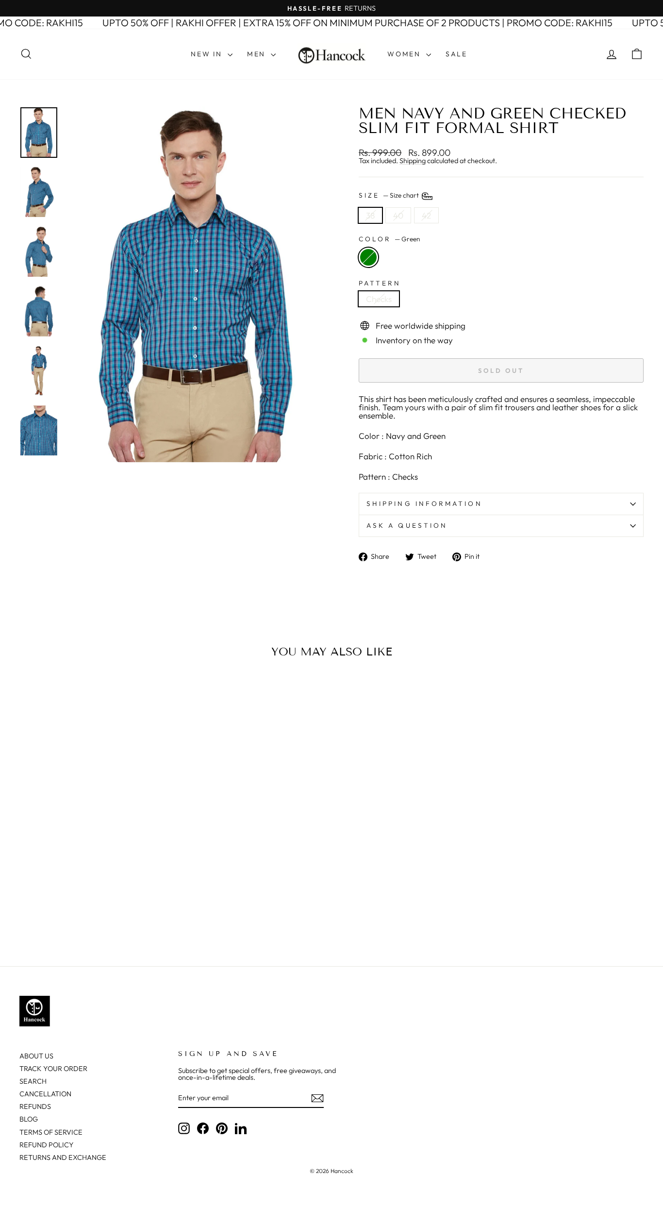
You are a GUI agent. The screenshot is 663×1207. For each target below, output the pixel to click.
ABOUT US (36, 1056)
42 (426, 215)
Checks (379, 299)
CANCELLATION (45, 1094)
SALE (456, 54)
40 (398, 215)
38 (370, 215)
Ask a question (407, 525)
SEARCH (33, 1081)
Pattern (380, 283)
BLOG (28, 1119)
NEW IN (208, 54)
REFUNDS (35, 1106)
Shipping (412, 161)
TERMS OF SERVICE (51, 1132)
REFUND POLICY (46, 1144)
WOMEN (405, 54)
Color (389, 239)
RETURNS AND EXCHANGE (62, 1157)
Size (389, 195)
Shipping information (424, 503)
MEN (257, 54)
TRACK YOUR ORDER (53, 1068)
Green (368, 257)
